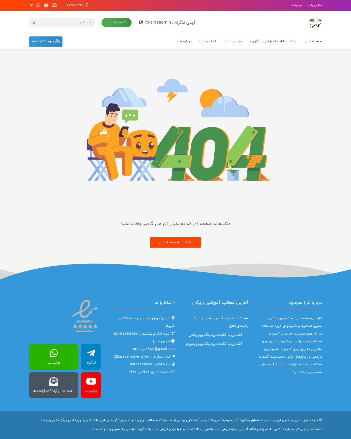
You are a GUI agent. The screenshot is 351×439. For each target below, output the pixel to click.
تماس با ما (315, 5)
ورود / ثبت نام (43, 41)
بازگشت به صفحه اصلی (176, 242)
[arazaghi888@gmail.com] (54, 5)
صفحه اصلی (312, 41)
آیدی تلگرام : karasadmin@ (170, 22)
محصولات (234, 41)
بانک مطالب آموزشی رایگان (274, 41)
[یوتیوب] (46, 5)
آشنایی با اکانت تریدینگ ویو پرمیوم (214, 344)
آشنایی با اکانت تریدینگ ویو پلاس (215, 335)
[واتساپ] (38, 5)
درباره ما (296, 5)
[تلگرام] (31, 5)
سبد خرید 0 (115, 22)
